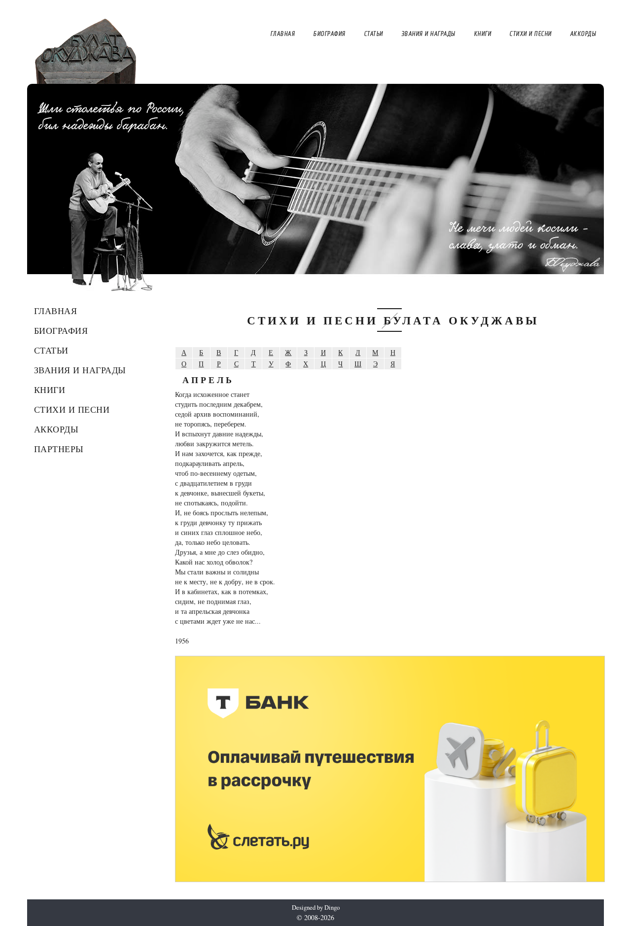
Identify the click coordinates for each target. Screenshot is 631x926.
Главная (55, 311)
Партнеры (59, 449)
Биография (61, 330)
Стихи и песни (72, 409)
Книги (50, 389)
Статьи (51, 350)
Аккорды (56, 429)
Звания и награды (80, 370)
